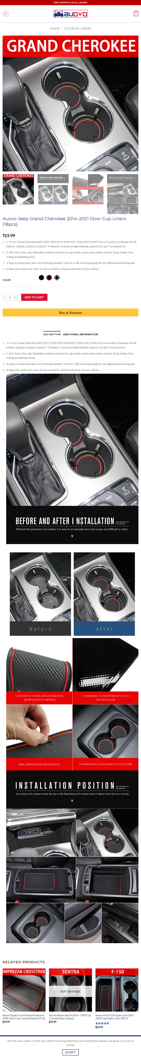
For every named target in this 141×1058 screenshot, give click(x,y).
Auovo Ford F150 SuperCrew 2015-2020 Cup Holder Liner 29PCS (115, 1017)
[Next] (131, 103)
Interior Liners (77, 28)
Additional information (80, 334)
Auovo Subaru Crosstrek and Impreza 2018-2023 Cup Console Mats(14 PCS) (24, 1017)
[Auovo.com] (70, 14)
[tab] (52, 334)
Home (55, 28)
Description (52, 334)
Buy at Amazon (70, 312)
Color (7, 280)
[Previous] (10, 103)
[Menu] (5, 14)
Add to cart (34, 297)
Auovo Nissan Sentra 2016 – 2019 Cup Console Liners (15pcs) (70, 1017)
